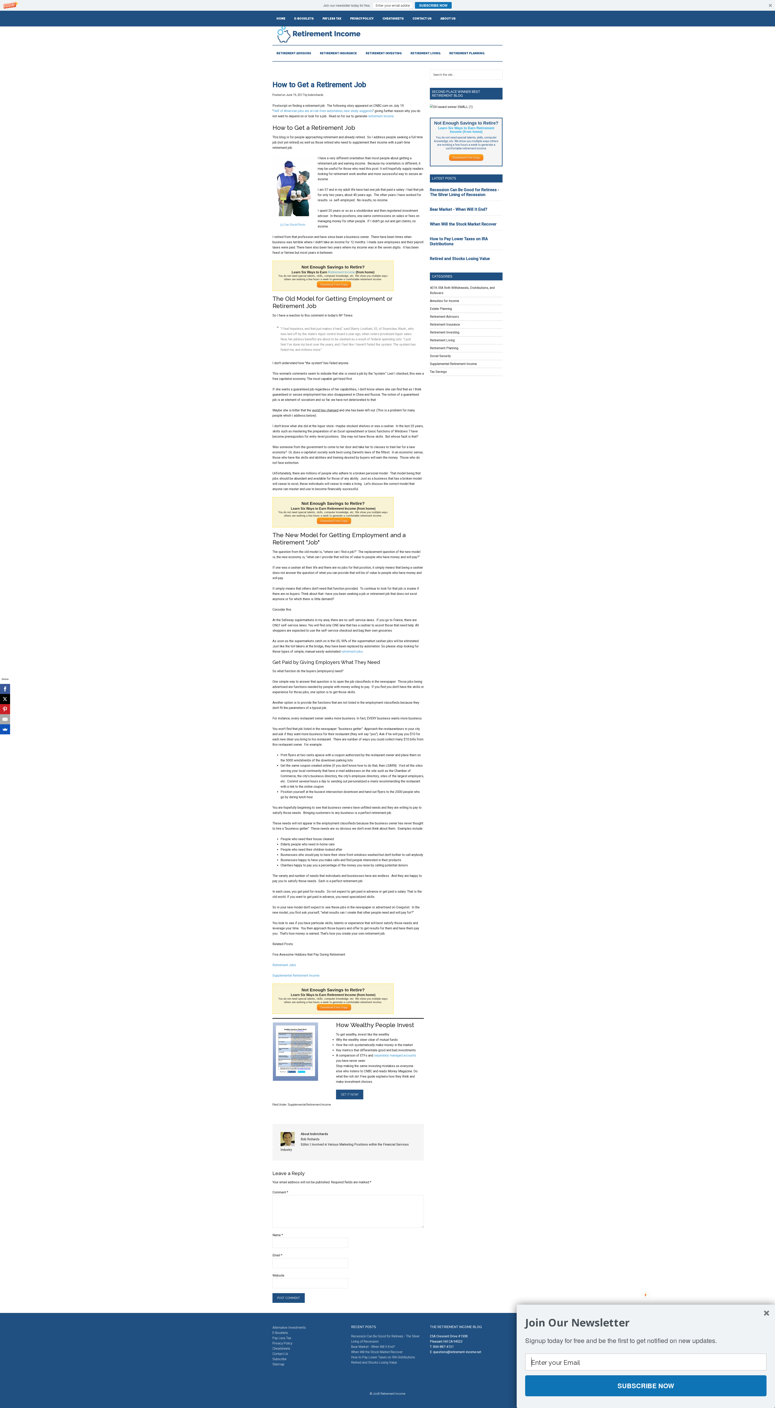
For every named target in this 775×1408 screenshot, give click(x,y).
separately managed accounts (395, 1055)
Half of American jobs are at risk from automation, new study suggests (323, 111)
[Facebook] (5, 689)
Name (277, 1235)
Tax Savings (438, 372)
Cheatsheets (281, 1348)
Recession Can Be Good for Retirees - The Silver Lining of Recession (464, 192)
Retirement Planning (444, 348)
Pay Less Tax (281, 1338)
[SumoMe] (5, 729)
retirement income (381, 116)
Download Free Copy (334, 284)
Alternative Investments (289, 1327)
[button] (387, 5)
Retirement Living (442, 340)
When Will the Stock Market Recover (463, 224)
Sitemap (278, 1364)
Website (278, 1275)
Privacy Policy (282, 1343)
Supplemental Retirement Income (295, 975)
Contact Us (280, 1354)
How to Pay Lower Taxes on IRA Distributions (383, 1357)
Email (277, 1255)
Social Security (440, 356)
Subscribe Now (433, 5)
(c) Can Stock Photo (292, 224)
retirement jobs (352, 651)
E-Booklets (280, 1333)
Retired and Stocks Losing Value (460, 258)
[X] (5, 699)
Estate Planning (441, 309)
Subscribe (279, 1359)
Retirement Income (387, 34)
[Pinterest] (5, 709)
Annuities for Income (444, 301)
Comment (280, 1192)
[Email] (5, 719)
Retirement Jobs (284, 965)
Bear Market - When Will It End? (458, 209)
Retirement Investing (444, 332)
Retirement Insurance (445, 324)
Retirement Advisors (444, 317)
